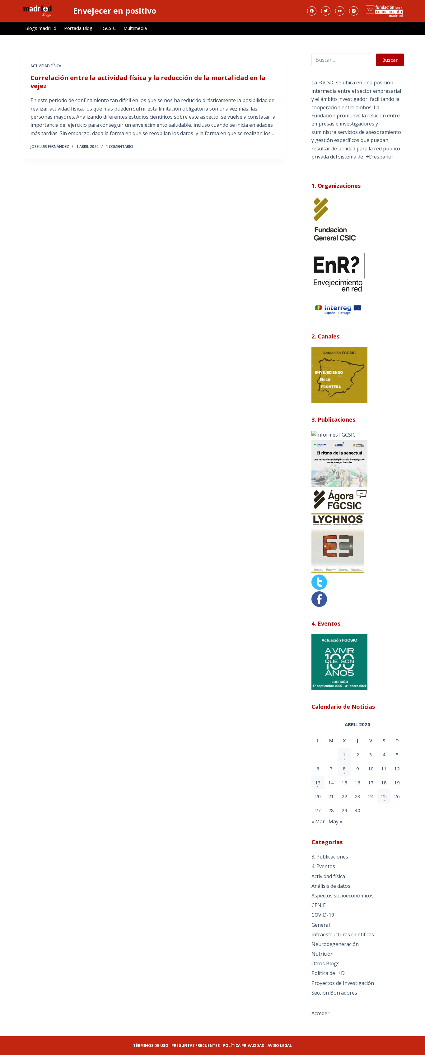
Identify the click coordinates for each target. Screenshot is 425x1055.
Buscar (390, 60)
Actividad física (45, 66)
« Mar (318, 821)
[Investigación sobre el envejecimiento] (333, 434)
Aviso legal (280, 1045)
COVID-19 (322, 914)
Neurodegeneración (335, 944)
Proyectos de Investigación (342, 983)
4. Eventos (323, 866)
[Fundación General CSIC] (334, 218)
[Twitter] (325, 11)
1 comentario (119, 146)
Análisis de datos (330, 885)
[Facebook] (311, 11)
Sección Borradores (334, 992)
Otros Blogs (325, 963)
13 (318, 782)
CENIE (318, 905)
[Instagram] (353, 11)
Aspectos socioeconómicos (342, 895)
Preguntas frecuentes (195, 1045)
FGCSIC (108, 28)
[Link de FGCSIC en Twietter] (319, 581)
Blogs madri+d (40, 28)
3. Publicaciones (329, 856)
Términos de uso (150, 1045)
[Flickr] (339, 11)
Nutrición (322, 953)
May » (335, 821)
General (320, 924)
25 (384, 796)
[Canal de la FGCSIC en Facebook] (319, 598)
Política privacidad (243, 1045)
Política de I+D (328, 973)
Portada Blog (78, 28)
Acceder (320, 1013)
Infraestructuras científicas (342, 934)
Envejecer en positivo (114, 10)
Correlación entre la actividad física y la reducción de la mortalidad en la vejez (148, 81)
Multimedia (135, 28)
